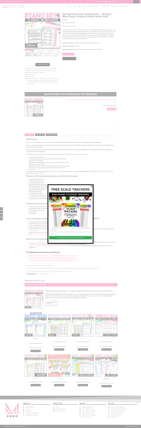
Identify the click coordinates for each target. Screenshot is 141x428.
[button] (91, 186)
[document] (70, 214)
